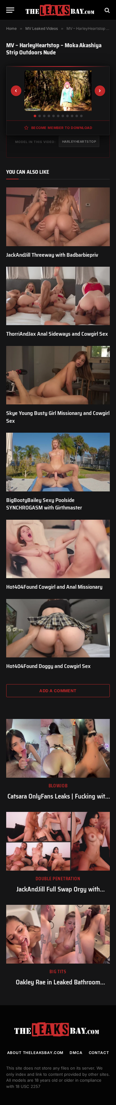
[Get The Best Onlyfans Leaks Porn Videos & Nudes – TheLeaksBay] (61, 10)
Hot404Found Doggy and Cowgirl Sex (48, 666)
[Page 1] (35, 116)
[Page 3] (44, 116)
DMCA (76, 1052)
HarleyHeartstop (79, 141)
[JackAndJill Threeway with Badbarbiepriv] (58, 216)
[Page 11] (81, 116)
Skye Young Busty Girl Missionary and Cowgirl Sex (58, 417)
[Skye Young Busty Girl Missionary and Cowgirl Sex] (58, 375)
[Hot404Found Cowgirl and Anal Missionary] (58, 549)
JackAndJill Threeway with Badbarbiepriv (52, 255)
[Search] (106, 10)
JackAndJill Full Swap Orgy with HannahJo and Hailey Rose (58, 893)
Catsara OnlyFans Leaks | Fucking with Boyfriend (58, 800)
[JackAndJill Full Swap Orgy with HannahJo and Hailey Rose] (58, 841)
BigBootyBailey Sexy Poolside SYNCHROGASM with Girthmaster (44, 504)
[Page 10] (76, 116)
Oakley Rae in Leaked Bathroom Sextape (58, 986)
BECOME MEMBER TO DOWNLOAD (61, 128)
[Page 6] (58, 116)
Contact (99, 1052)
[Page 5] (53, 116)
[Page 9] (72, 116)
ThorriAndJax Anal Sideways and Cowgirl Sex (57, 333)
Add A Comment (57, 690)
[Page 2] (39, 116)
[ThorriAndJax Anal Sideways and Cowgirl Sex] (58, 296)
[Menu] (10, 10)
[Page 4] (49, 116)
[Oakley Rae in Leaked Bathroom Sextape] (58, 934)
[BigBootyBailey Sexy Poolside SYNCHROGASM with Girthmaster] (58, 462)
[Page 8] (67, 116)
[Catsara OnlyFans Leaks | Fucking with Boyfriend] (58, 748)
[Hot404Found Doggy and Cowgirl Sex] (58, 628)
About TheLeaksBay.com (35, 1052)
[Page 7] (63, 116)
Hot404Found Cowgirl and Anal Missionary (54, 586)
